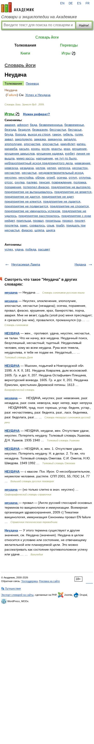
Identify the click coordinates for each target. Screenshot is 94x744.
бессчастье (58, 129)
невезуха (11, 168)
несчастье (29, 172)
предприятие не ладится (61, 201)
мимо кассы (25, 158)
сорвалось (37, 225)
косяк (46, 149)
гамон (56, 134)
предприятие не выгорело (70, 187)
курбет (69, 153)
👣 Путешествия (11, 588)
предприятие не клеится (23, 201)
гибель (68, 134)
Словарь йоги (47, 37)
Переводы (69, 45)
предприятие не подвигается (26, 206)
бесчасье (75, 129)
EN (62, 3)
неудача (11, 292)
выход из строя (39, 134)
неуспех (11, 177)
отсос (9, 182)
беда (33, 125)
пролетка (11, 225)
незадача (27, 168)
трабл (60, 225)
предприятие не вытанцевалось (28, 192)
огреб (51, 177)
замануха (55, 139)
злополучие (13, 144)
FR (87, 3)
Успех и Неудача (37, 95)
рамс (24, 225)
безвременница (51, 125)
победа (30, 249)
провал (38, 220)
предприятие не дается (22, 196)
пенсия (44, 182)
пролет (80, 220)
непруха (64, 168)
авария (10, 125)
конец (35, 149)
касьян (24, 149)
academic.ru (17, 7)
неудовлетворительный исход (61, 172)
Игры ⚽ (69, 53)
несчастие (12, 172)
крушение (79, 149)
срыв (50, 225)
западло (70, 139)
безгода (10, 129)
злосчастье (50, 144)
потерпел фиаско (36, 187)
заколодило (23, 139)
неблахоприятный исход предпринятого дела (39, 163)
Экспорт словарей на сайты (17, 594)
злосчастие (32, 144)
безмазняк (40, 129)
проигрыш (52, 220)
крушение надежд (50, 153)
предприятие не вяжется (72, 192)
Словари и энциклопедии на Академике (39, 17)
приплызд (23, 220)
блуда (9, 134)
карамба (11, 149)
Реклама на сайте (49, 581)
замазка (40, 139)
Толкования (25, 45)
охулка (20, 182)
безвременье (74, 125)
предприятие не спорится (69, 206)
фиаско (27, 230)
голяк (79, 134)
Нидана (80, 264)
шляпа (39, 230)
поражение (13, 187)
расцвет (44, 249)
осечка (62, 177)
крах (67, 149)
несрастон (80, 168)
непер (51, 168)
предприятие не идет (57, 196)
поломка (79, 182)
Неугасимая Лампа (25, 264)
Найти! (84, 25)
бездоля (24, 129)
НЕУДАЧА (12, 333)
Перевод (32, 83)
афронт (22, 125)
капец (81, 144)
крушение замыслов (20, 153)
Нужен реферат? (36, 114)
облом (40, 177)
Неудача (11, 530)
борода (20, 134)
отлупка (85, 177)
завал (9, 139)
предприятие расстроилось (39, 216)
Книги (25, 53)
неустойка (26, 177)
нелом (40, 168)
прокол (67, 220)
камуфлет (67, 144)
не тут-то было (66, 158)
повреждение (62, 182)
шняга (50, 230)
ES (79, 3)
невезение (82, 163)
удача (19, 249)
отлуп (73, 177)
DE (71, 3)
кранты (56, 149)
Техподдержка (29, 581)
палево (31, 182)
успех (9, 249)
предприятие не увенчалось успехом (32, 211)
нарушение (44, 158)
